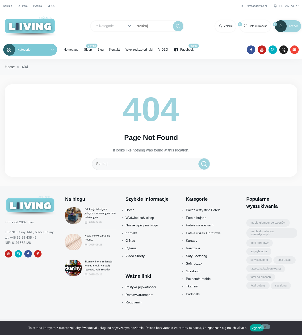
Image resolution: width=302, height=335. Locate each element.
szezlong (281, 285)
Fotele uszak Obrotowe (203, 233)
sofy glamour (259, 251)
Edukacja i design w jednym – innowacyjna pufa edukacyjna (100, 213)
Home (10, 67)
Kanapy (191, 240)
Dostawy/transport (139, 295)
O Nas (130, 240)
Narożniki (193, 248)
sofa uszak (284, 259)
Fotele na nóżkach (200, 225)
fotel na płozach (261, 277)
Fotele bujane (196, 218)
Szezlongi (193, 271)
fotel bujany (258, 285)
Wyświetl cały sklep (140, 218)
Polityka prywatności (141, 287)
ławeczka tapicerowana (266, 268)
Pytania (131, 248)
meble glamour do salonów (268, 222)
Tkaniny (192, 286)
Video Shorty (135, 256)
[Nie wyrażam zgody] (265, 326)
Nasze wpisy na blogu (142, 225)
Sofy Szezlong (196, 256)
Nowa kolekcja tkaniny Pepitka (97, 237)
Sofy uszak (194, 263)
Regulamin (134, 302)
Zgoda (256, 328)
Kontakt (131, 233)
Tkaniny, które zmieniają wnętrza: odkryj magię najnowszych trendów (98, 265)
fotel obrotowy (259, 243)
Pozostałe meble (198, 279)
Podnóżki (193, 294)
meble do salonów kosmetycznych (262, 233)
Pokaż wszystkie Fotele (203, 210)
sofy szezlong (259, 259)
